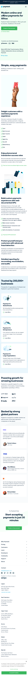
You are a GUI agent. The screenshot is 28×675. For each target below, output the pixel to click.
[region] (14, 667)
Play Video (5, 55)
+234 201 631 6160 (5, 592)
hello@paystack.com (6, 570)
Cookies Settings (14, 669)
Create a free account (9, 28)
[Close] (26, 661)
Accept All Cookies (13, 672)
